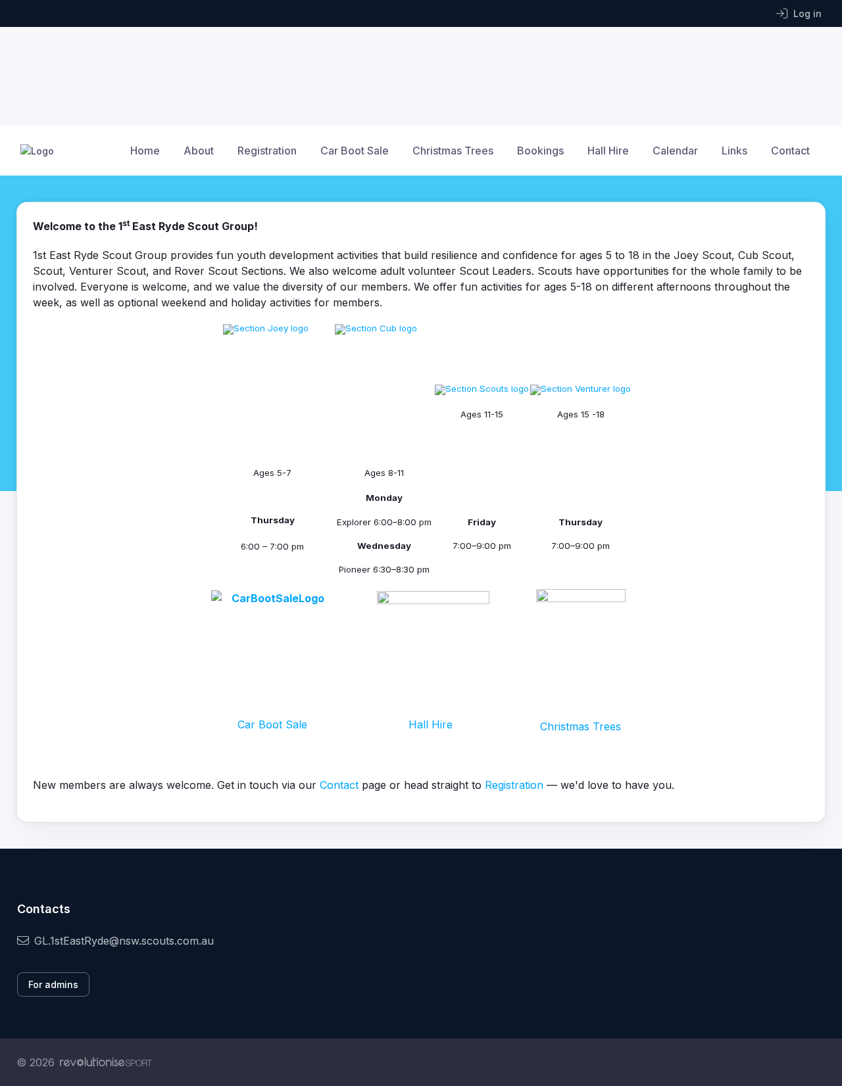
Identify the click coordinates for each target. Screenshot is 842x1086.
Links (734, 150)
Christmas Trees (452, 150)
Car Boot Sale (354, 150)
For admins (53, 984)
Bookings (540, 150)
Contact (790, 150)
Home (145, 150)
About (199, 150)
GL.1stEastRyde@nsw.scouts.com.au (124, 940)
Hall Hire (608, 150)
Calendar (675, 150)
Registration (267, 150)
